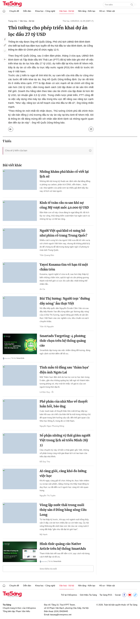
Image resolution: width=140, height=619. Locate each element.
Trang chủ (12, 21)
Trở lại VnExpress (69, 595)
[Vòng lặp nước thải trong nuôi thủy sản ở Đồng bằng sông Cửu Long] (20, 513)
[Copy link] (5, 45)
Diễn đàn (27, 11)
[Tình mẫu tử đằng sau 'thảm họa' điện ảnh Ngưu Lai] (20, 375)
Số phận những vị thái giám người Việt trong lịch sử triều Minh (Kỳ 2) (65, 440)
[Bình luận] (5, 51)
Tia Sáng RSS (106, 595)
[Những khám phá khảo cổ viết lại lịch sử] (20, 179)
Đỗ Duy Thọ (45, 461)
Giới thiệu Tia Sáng (88, 595)
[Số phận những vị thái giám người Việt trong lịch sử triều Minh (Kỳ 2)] (20, 443)
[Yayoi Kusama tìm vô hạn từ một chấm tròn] (20, 272)
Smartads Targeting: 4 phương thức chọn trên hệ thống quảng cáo (63, 340)
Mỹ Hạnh (43, 534)
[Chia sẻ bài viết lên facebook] (5, 39)
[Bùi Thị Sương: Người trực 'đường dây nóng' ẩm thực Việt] (20, 306)
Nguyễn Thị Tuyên (48, 495)
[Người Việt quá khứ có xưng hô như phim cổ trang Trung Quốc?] (20, 238)
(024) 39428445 (61, 611)
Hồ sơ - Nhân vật (107, 11)
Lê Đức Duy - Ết (46, 392)
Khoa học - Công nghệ (45, 11)
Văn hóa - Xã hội (27, 21)
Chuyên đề (14, 11)
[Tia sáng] (12, 4)
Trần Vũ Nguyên (47, 326)
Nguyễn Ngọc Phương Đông (52, 426)
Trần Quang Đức (47, 255)
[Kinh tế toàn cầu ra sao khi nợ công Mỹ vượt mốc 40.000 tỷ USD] (20, 210)
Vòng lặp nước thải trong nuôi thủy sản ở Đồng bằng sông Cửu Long (63, 509)
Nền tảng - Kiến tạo (86, 11)
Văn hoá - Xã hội (66, 11)
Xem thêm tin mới (48, 569)
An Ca (42, 289)
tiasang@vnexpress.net (60, 614)
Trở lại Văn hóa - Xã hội (12, 128)
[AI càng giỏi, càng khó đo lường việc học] (20, 479)
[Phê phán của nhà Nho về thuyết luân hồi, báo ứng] (20, 409)
